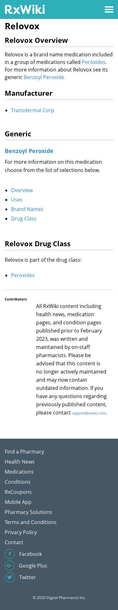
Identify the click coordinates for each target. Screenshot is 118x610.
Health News (20, 461)
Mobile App (18, 502)
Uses (17, 199)
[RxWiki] (25, 9)
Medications (19, 471)
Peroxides (93, 62)
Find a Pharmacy (24, 451)
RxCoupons (18, 491)
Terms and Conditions (31, 522)
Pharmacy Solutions (28, 512)
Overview (22, 190)
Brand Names (27, 209)
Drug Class (24, 218)
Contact (14, 542)
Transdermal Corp (32, 110)
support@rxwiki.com (89, 413)
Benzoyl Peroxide (44, 77)
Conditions (18, 481)
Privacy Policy (21, 532)
